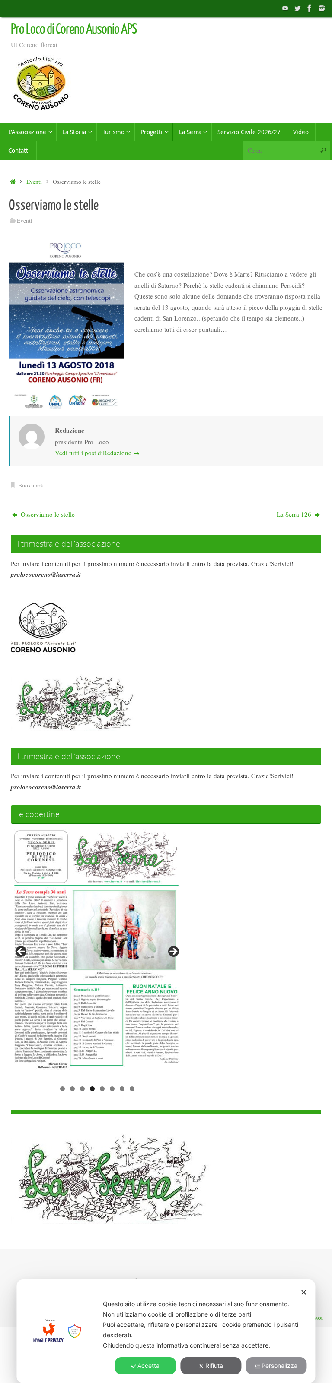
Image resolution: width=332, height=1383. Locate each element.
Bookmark (31, 485)
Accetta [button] (148, 1365)
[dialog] (165, 1331)
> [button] (172, 952)
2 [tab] (72, 1088)
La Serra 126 (295, 514)
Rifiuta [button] (214, 1365)
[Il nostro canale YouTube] (285, 8)
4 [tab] (92, 1088)
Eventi (34, 181)
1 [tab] (62, 1088)
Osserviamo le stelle (47, 514)
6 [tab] (112, 1088)
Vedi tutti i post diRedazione (97, 452)
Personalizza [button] (279, 1365)
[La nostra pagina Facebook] (309, 8)
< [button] (21, 952)
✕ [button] (303, 1292)
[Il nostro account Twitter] (297, 8)
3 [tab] (82, 1088)
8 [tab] (132, 1088)
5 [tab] (102, 1088)
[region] (97, 954)
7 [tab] (122, 1088)
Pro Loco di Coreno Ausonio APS (74, 29)
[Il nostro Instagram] (322, 8)
